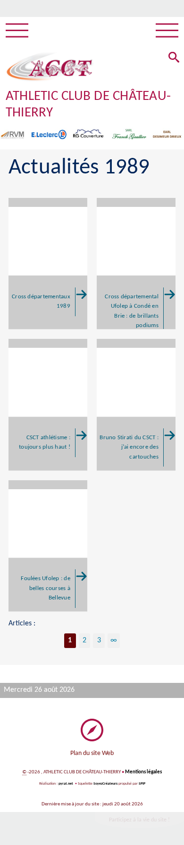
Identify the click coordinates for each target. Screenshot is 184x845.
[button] (173, 58)
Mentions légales (143, 772)
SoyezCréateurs (105, 784)
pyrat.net (66, 784)
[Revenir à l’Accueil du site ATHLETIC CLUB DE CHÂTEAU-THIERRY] (49, 67)
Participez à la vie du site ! (139, 820)
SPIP (142, 784)
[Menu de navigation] (17, 30)
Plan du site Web (92, 753)
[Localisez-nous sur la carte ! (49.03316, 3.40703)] (92, 730)
